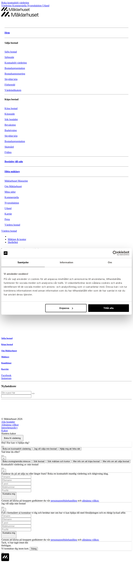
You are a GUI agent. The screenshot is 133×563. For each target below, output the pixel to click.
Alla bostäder (8, 421)
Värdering (6, 5)
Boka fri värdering (12, 438)
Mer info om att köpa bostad (86, 461)
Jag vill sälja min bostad (45, 449)
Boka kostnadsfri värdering (15, 2)
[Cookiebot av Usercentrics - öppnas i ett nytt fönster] (115, 253)
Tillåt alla (108, 308)
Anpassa (64, 308)
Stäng (33, 549)
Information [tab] (66, 262)
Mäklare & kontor (17, 239)
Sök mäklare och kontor (59, 461)
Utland (45, 5)
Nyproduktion (34, 5)
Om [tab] (110, 262)
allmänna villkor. (90, 500)
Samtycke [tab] (23, 262)
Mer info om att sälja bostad (116, 461)
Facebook (6, 375)
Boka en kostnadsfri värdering (17, 449)
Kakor (4, 430)
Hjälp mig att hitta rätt (70, 449)
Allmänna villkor (10, 424)
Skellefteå (13, 242)
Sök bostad (39, 461)
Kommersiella (19, 5)
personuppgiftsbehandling (64, 500)
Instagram (6, 378)
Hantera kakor (8, 433)
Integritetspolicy (9, 427)
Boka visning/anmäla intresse (16, 461)
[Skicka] (33, 393)
